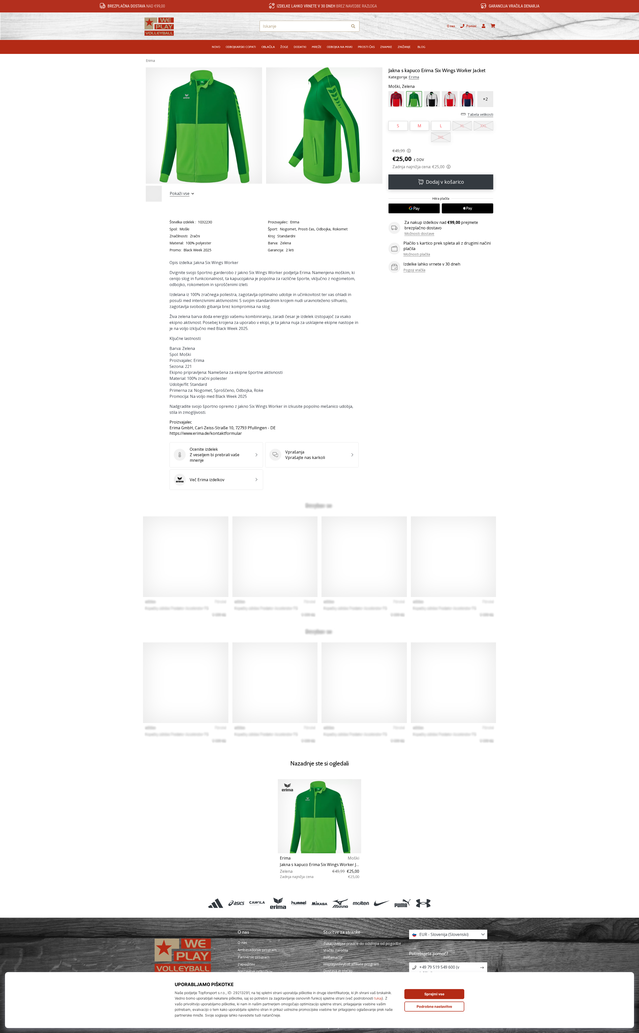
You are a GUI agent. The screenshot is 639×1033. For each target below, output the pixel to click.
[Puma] (402, 903)
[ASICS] (236, 903)
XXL (483, 126)
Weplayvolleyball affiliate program (351, 964)
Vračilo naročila (335, 950)
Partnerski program (254, 957)
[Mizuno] (340, 903)
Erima (150, 60)
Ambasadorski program (257, 950)
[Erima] (278, 903)
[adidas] (215, 903)
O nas (451, 26)
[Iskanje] (353, 26)
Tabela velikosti (480, 114)
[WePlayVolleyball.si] (191, 955)
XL (462, 126)
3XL (441, 137)
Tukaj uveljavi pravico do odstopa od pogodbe (362, 943)
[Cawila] (257, 903)
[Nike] (381, 903)
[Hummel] (298, 903)
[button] (344, 26)
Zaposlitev (246, 964)
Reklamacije (333, 957)
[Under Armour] (423, 903)
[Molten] (361, 903)
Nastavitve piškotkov (255, 971)
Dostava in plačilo (337, 970)
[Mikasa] (319, 903)
